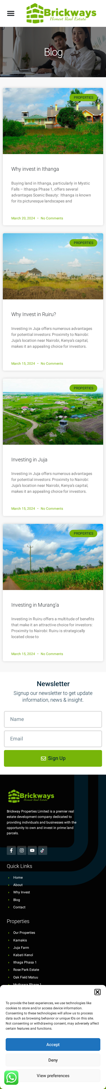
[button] (97, 992)
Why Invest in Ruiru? (33, 314)
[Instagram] (21, 850)
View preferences (53, 1076)
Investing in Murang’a (35, 605)
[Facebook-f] (11, 850)
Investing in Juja (29, 460)
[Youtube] (32, 850)
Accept (53, 1045)
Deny (53, 1060)
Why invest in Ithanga (35, 169)
